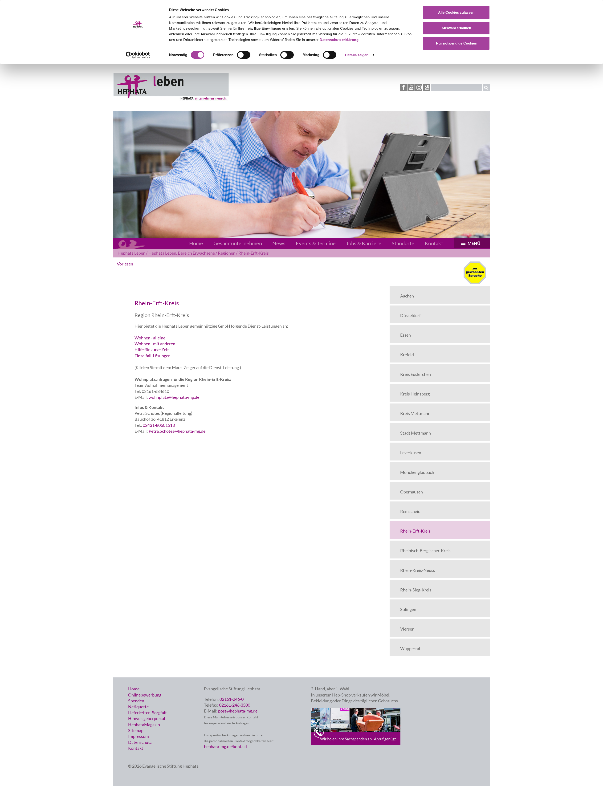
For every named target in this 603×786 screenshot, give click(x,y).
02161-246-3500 (234, 705)
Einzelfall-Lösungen (152, 355)
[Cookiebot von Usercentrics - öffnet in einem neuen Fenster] (138, 55)
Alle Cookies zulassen (456, 12)
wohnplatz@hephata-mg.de (174, 397)
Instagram (418, 87)
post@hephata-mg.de (237, 710)
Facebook (403, 87)
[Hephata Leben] (171, 99)
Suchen (486, 87)
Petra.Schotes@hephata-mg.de (176, 431)
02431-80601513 (159, 425)
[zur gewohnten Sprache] (475, 282)
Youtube (411, 87)
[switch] (243, 55)
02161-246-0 (232, 699)
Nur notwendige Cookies (456, 43)
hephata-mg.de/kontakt (225, 746)
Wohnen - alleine (149, 337)
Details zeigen (356, 55)
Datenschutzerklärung (339, 40)
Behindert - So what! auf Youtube (426, 87)
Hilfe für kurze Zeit (151, 349)
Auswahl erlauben (456, 28)
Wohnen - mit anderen (154, 343)
